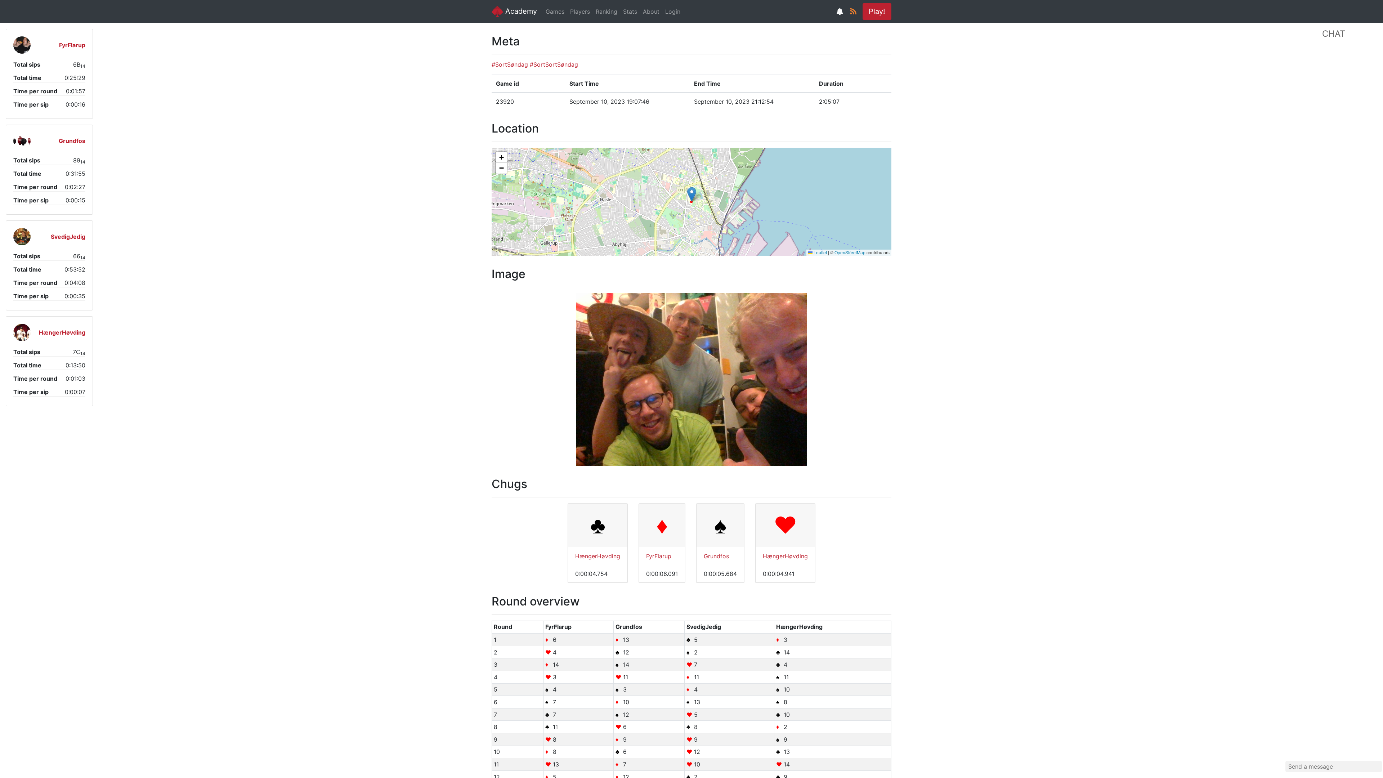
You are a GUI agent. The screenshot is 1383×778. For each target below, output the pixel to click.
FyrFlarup (658, 556)
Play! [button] (877, 11)
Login (672, 11)
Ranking (606, 11)
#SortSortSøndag (554, 64)
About (651, 11)
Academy (520, 11)
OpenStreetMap (849, 252)
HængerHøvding (597, 556)
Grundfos (716, 556)
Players (580, 11)
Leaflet (820, 252)
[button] (691, 194)
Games (555, 11)
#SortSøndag (510, 64)
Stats (630, 11)
